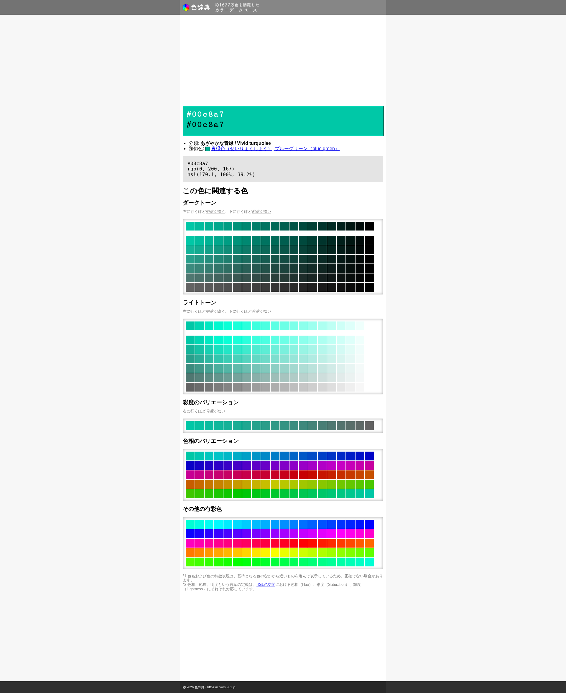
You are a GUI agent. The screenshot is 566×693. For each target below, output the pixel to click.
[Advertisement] (283, 62)
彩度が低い (261, 211)
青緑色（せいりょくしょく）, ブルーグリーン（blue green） (275, 148)
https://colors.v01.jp (221, 687)
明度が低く (215, 211)
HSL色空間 (265, 584)
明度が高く (215, 311)
